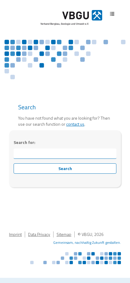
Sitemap (64, 234)
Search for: (24, 142)
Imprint (15, 234)
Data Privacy (39, 234)
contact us (75, 124)
